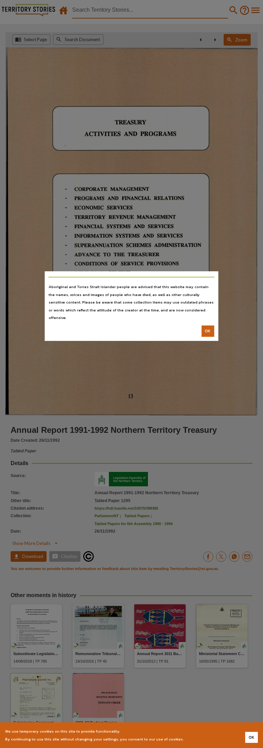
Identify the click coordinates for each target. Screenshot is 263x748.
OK (208, 331)
